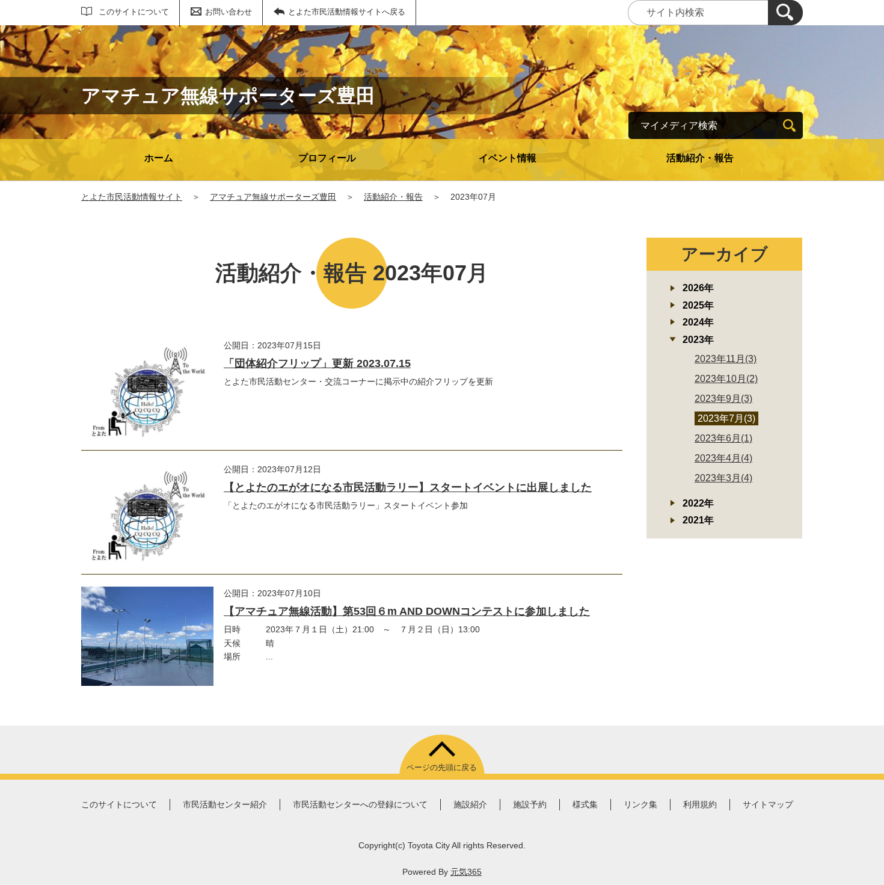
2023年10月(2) (726, 379)
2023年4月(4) (723, 458)
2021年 (698, 520)
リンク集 (640, 804)
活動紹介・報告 (700, 158)
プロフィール (327, 158)
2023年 (698, 340)
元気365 (466, 872)
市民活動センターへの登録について (360, 804)
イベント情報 (507, 158)
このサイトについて (134, 11)
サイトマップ (768, 804)
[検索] (785, 12)
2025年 (698, 305)
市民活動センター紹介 (225, 804)
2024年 (698, 322)
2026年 (698, 288)
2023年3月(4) (723, 478)
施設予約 (530, 804)
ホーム (158, 158)
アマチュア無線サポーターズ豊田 (273, 197)
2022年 (698, 503)
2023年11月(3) (726, 359)
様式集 (585, 804)
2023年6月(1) (723, 438)
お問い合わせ (228, 11)
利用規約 (700, 804)
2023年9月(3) (723, 398)
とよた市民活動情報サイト (131, 197)
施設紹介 (470, 804)
